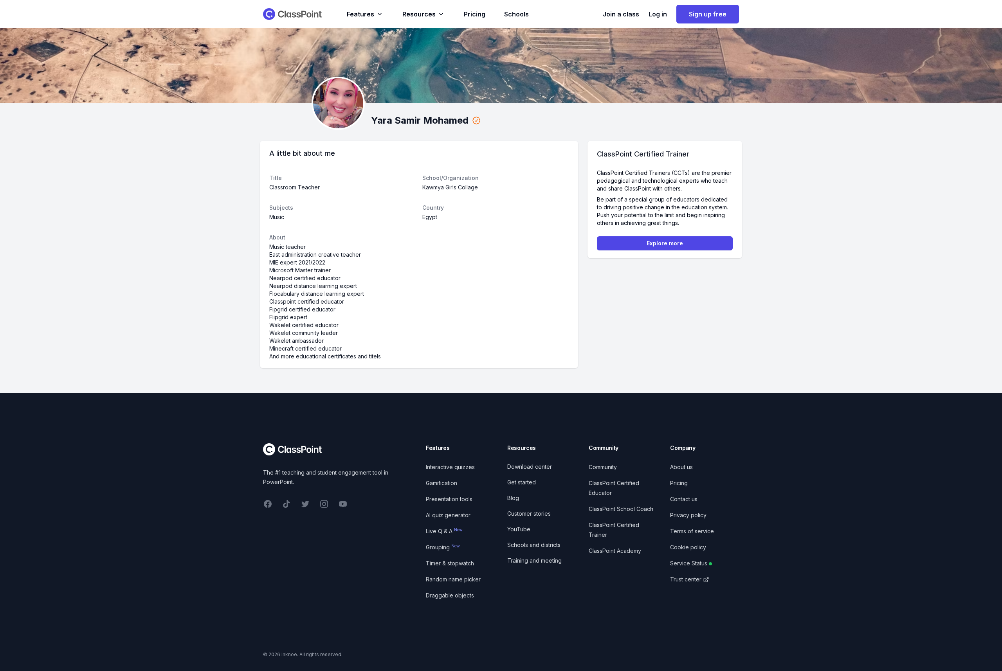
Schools (516, 14)
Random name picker (453, 579)
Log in (658, 14)
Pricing (474, 14)
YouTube (518, 529)
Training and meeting (534, 560)
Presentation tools (449, 499)
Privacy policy (688, 515)
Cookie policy (688, 547)
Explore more (665, 243)
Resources (419, 14)
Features (360, 14)
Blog (513, 498)
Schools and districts (533, 544)
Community (603, 467)
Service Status (688, 563)
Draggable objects (450, 595)
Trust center (685, 579)
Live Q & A (444, 531)
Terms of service (692, 531)
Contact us (683, 499)
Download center (529, 466)
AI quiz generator (448, 515)
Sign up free (707, 14)
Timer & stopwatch (450, 563)
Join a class (621, 14)
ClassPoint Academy (615, 550)
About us (681, 467)
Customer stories (529, 513)
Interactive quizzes (450, 467)
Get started (521, 482)
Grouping (443, 547)
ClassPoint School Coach (621, 508)
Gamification (441, 483)
